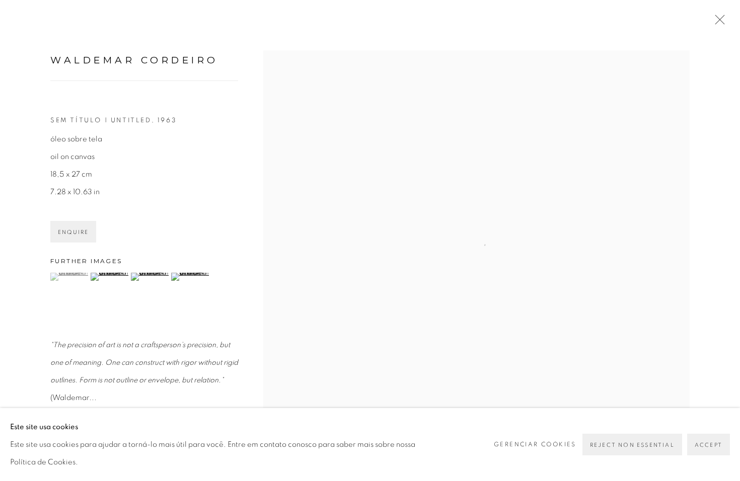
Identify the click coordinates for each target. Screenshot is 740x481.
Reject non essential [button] (632, 445)
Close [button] (717, 22)
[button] (69, 277)
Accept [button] (708, 445)
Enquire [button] (73, 232)
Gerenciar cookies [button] (535, 444)
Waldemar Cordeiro (134, 60)
